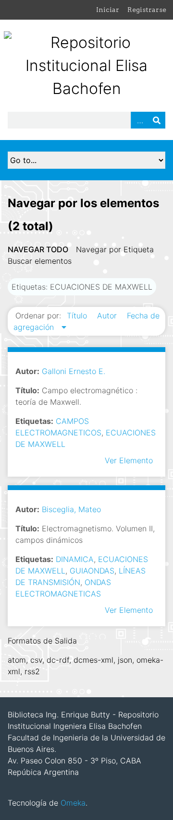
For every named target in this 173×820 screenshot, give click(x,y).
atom (17, 660)
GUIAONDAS (92, 570)
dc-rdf (58, 660)
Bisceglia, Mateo (71, 509)
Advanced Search (139, 120)
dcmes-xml (93, 660)
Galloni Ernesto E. (73, 371)
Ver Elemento (129, 460)
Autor (108, 315)
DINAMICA (75, 559)
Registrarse (146, 9)
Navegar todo (38, 249)
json (125, 660)
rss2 (32, 671)
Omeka (73, 803)
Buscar (156, 120)
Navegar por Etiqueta (115, 249)
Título (78, 315)
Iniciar (107, 9)
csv (36, 660)
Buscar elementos (40, 261)
